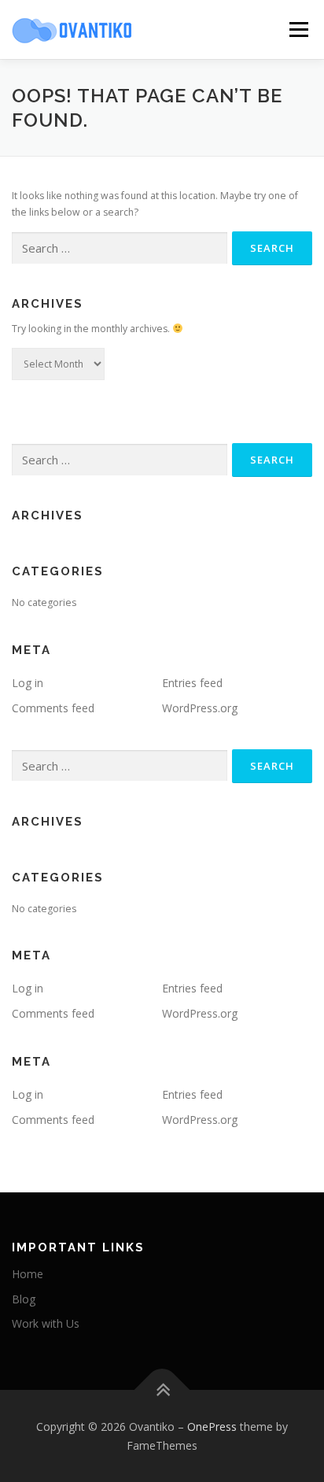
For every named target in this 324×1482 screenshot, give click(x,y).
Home (27, 1273)
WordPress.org (199, 707)
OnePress (212, 1426)
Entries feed (192, 682)
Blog (23, 1299)
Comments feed (53, 707)
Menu (298, 29)
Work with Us (45, 1323)
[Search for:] (119, 248)
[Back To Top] (162, 1389)
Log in (27, 682)
